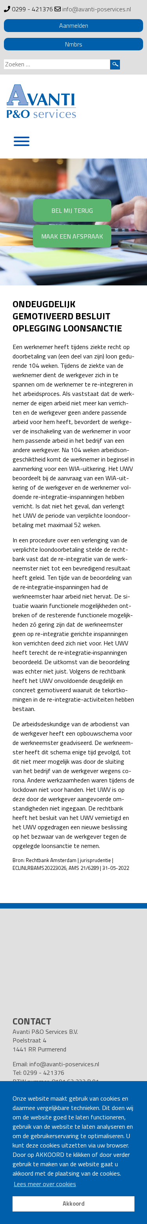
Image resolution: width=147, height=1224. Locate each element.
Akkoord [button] (74, 1203)
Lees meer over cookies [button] (45, 1183)
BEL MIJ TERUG (72, 210)
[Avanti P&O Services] (41, 102)
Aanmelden (73, 25)
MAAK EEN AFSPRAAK (72, 236)
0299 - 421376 (32, 9)
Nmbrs (73, 44)
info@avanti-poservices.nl (96, 9)
